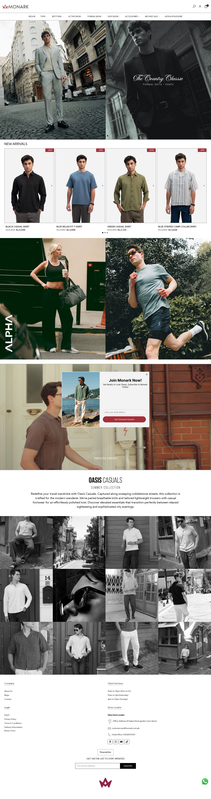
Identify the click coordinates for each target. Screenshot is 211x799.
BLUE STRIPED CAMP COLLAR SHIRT (177, 226)
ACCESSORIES (131, 16)
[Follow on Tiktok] (126, 741)
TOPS (42, 16)
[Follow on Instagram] (115, 741)
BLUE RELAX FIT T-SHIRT (69, 226)
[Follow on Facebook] (110, 741)
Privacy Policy (10, 719)
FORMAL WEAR (94, 16)
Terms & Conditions (13, 723)
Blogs (6, 695)
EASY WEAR (113, 16)
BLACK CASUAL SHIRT (17, 226)
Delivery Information (13, 727)
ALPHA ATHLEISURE (173, 16)
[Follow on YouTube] (121, 741)
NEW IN (32, 16)
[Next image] (52, 185)
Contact (7, 699)
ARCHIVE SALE (151, 16)
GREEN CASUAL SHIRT (119, 226)
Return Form (9, 730)
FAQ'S (6, 715)
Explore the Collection (105, 458)
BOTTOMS (57, 16)
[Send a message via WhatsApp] (205, 781)
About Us (8, 691)
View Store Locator (116, 715)
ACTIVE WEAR (74, 16)
